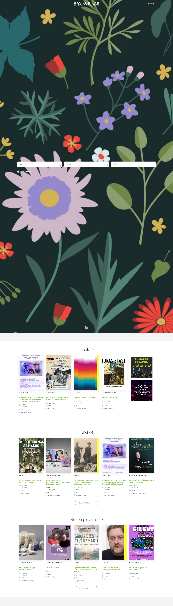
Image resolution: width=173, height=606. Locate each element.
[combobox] (39, 164)
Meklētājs (151, 4)
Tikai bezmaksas (26, 171)
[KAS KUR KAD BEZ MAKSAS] (141, 367)
